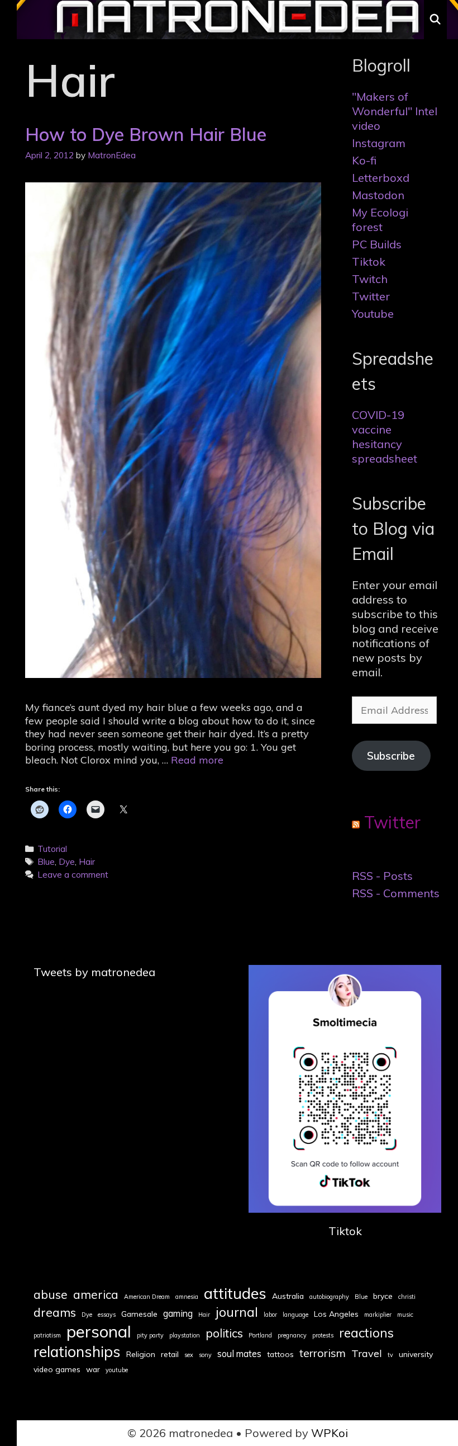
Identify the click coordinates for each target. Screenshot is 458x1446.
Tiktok (368, 262)
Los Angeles (336, 1314)
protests (322, 1335)
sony (205, 1355)
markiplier (378, 1314)
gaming (178, 1313)
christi (407, 1297)
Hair (87, 861)
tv (390, 1355)
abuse (51, 1294)
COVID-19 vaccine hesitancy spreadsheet (384, 436)
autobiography (329, 1297)
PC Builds (377, 244)
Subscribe (391, 755)
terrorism (322, 1353)
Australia (288, 1296)
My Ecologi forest (380, 219)
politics (224, 1333)
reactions (366, 1333)
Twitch (370, 279)
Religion (140, 1354)
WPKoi (329, 1433)
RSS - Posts (382, 876)
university (416, 1354)
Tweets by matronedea (94, 972)
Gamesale (139, 1314)
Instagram (378, 143)
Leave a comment (72, 874)
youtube (117, 1370)
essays (107, 1314)
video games (57, 1369)
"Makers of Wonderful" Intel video (394, 111)
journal (237, 1311)
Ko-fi (364, 160)
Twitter (371, 296)
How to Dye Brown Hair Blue (145, 134)
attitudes (235, 1293)
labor (270, 1314)
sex (188, 1355)
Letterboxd (380, 178)
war (93, 1369)
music (405, 1314)
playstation (184, 1335)
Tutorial (52, 849)
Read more (197, 759)
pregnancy (292, 1335)
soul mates (239, 1353)
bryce (383, 1296)
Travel (366, 1353)
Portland (260, 1335)
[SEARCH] (435, 19)
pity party (150, 1335)
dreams (55, 1312)
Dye (67, 861)
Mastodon (378, 195)
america (95, 1294)
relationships (77, 1351)
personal (98, 1331)
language (295, 1314)
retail (170, 1354)
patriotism (47, 1335)
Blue (46, 861)
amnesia (186, 1297)
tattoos (280, 1354)
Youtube (373, 314)
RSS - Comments (396, 893)
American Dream (147, 1297)
